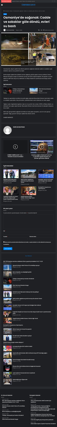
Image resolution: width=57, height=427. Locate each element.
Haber (11, 11)
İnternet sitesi (33, 236)
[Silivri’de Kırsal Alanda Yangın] (34, 91)
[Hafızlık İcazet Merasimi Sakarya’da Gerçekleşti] (11, 173)
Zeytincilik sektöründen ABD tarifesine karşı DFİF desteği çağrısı (30, 353)
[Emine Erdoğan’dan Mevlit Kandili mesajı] (7, 361)
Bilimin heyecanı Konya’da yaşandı (22, 329)
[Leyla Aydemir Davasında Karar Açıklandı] (7, 375)
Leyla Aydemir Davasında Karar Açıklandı (24, 373)
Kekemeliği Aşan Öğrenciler (20, 379)
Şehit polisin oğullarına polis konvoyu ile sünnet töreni (27, 181)
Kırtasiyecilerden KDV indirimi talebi (22, 346)
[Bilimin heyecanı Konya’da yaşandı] (7, 331)
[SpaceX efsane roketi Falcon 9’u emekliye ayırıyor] (7, 267)
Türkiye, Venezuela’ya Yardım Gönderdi (23, 278)
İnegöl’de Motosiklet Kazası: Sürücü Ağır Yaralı (28, 197)
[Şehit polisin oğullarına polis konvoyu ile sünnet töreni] (28, 173)
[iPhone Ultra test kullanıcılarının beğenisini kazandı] (7, 368)
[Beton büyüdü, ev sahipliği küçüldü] (7, 274)
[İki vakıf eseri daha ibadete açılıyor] (7, 338)
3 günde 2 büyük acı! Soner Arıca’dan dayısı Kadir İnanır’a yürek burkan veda (10, 198)
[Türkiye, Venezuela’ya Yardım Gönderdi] (7, 91)
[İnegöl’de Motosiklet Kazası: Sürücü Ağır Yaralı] (28, 190)
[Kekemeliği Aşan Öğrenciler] (7, 381)
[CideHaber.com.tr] (28, 5)
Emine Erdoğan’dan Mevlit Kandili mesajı (23, 359)
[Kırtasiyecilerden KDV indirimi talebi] (7, 348)
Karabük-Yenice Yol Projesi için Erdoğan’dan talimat (45, 180)
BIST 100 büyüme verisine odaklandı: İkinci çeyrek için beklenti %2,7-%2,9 (23, 261)
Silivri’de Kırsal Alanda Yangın (21, 285)
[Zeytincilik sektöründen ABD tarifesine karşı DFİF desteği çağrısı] (7, 355)
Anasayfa (6, 11)
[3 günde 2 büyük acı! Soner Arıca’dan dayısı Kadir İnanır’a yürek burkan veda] (11, 190)
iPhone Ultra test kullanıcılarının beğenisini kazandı (26, 366)
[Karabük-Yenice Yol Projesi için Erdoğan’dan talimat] (46, 173)
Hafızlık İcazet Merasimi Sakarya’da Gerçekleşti (9, 180)
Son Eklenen (28, 256)
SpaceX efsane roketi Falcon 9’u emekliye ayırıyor (26, 265)
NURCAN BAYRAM (10, 30)
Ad (4, 231)
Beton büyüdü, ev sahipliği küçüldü (20, 1)
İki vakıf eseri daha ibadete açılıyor (22, 335)
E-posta (5, 236)
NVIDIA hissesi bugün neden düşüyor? (13, 342)
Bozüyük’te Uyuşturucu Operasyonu (44, 187)
